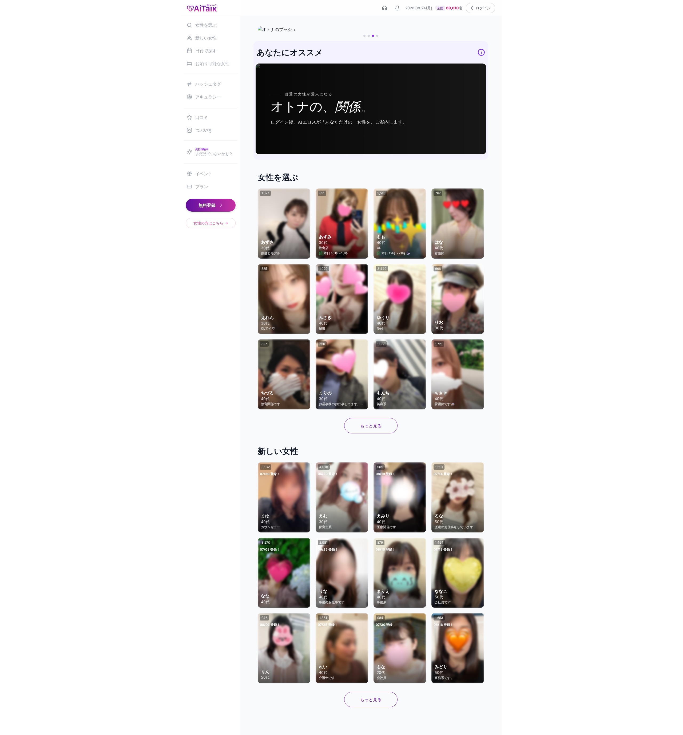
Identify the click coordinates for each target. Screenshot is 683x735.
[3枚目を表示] (373, 36)
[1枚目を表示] (364, 36)
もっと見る (371, 425)
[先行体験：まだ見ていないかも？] (371, 29)
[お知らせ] (397, 8)
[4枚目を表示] (377, 36)
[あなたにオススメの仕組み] (481, 52)
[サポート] (384, 8)
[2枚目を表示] (369, 36)
